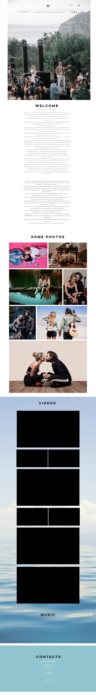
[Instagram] (72, 12)
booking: (53, 661)
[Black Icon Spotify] (76, 12)
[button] (79, 5)
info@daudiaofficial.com (24, 12)
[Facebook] (70, 12)
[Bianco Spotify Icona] (52, 673)
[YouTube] (74, 12)
